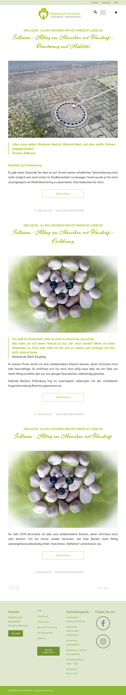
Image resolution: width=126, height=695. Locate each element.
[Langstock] (63, 99)
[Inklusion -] (63, 294)
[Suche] (93, 12)
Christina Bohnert (72, 210)
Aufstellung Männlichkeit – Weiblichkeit (73, 630)
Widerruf (41, 638)
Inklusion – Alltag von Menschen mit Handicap (63, 436)
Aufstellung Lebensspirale (72, 642)
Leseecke (96, 30)
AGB (116, 2)
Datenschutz (43, 621)
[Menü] (101, 12)
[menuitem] (95, 2)
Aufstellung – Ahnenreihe (72, 671)
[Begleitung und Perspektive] (63, 15)
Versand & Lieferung (47, 627)
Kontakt (95, 2)
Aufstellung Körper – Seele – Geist (76, 661)
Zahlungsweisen (45, 632)
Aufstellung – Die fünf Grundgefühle (76, 652)
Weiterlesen (63, 193)
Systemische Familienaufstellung (75, 619)
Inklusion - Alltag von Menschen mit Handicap (56, 30)
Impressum (106, 2)
